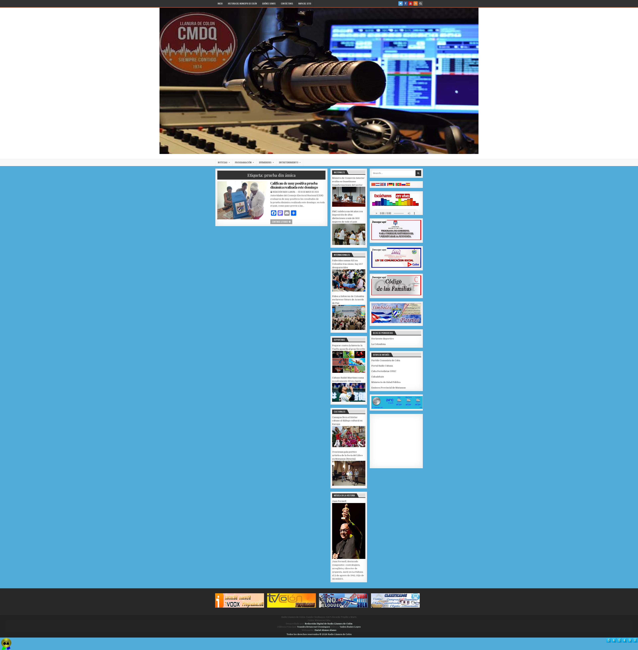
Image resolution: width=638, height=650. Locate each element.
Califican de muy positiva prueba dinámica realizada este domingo (294, 185)
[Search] (420, 3)
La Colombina (378, 344)
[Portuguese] (399, 184)
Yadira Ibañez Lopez (350, 627)
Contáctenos (287, 3)
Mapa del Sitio (304, 3)
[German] (391, 184)
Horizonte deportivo (382, 338)
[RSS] (415, 3)
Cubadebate (377, 376)
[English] (382, 184)
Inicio (220, 3)
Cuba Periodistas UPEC (383, 371)
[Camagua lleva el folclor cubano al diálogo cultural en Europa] (348, 446)
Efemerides (265, 162)
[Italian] (395, 184)
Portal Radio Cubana (382, 365)
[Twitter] (400, 3)
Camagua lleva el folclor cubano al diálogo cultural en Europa (347, 421)
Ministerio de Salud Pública (385, 382)
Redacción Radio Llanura (284, 192)
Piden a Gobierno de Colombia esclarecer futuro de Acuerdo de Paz (348, 299)
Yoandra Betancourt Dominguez (313, 627)
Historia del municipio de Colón (242, 3)
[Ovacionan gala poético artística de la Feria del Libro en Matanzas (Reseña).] (348, 485)
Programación (243, 162)
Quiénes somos (269, 3)
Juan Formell (339, 501)
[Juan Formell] (348, 558)
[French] (386, 184)
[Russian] (404, 184)
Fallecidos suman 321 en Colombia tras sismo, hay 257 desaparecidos (347, 264)
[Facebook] (405, 3)
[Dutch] (378, 184)
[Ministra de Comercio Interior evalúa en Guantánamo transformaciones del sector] (348, 206)
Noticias (222, 162)
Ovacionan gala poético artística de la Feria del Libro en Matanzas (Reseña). (347, 455)
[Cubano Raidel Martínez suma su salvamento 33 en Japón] (348, 401)
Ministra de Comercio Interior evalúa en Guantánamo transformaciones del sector (348, 181)
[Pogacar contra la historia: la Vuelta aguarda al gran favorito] (348, 372)
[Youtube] (410, 3)
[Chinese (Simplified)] (373, 184)
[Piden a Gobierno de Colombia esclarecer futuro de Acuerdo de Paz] (348, 329)
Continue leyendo (282, 221)
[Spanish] (408, 184)
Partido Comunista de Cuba (385, 360)
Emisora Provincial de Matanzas (388, 387)
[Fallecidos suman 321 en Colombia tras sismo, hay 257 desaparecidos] (348, 290)
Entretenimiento (288, 162)
